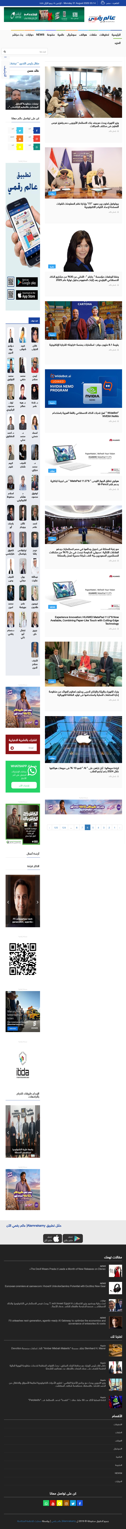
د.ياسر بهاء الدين (11, 348)
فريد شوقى (23, 347)
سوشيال (71, 34)
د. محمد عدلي (22, 435)
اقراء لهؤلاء (34, 320)
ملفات (93, 34)
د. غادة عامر (35, 404)
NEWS (40, 34)
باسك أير (11, 525)
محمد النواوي (10, 377)
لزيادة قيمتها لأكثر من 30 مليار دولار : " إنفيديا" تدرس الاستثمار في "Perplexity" (67, 1399)
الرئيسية (116, 34)
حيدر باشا (35, 551)
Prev (8, 901)
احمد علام (35, 525)
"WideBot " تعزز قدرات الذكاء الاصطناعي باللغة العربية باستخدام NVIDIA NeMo (85, 414)
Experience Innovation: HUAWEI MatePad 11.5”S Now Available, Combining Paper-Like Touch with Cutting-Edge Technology (85, 620)
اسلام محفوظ (10, 494)
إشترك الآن (24, 785)
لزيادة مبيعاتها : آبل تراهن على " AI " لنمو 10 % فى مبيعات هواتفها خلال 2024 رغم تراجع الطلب (84, 769)
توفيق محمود (35, 494)
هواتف (83, 34)
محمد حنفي (22, 377)
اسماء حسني (35, 434)
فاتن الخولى (35, 347)
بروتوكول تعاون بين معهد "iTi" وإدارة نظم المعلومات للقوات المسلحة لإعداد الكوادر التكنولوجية (88, 205)
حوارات (29, 34)
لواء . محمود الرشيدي (10, 405)
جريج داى (35, 631)
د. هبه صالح (23, 404)
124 (64, 827)
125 (56, 827)
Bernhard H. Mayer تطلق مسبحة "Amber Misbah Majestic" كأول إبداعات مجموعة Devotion (58, 1347)
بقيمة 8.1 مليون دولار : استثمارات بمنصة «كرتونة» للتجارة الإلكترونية (84, 344)
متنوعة (51, 34)
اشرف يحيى (11, 578)
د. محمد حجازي (35, 466)
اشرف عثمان (23, 464)
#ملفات (118, 1432)
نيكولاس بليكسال (22, 551)
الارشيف (6, 71)
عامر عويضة (23, 605)
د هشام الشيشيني (21, 496)
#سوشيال (118, 1448)
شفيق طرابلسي (10, 551)
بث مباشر (17, 34)
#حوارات (118, 1481)
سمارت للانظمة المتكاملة (29, 1521)
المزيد (118, 42)
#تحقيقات (118, 1424)
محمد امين (10, 605)
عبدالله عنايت (35, 578)
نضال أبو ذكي (22, 633)
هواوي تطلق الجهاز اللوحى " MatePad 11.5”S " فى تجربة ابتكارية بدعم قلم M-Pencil (85, 482)
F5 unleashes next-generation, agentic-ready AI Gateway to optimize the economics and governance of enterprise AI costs (57, 1322)
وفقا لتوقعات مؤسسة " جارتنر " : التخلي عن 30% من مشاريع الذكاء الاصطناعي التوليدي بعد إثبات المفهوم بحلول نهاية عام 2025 (84, 278)
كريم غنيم (11, 464)
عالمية (61, 34)
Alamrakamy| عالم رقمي (63, 1521)
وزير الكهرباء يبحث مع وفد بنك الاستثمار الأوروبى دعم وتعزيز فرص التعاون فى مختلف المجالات (85, 124)
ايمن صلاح (35, 377)
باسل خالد (112, 130)
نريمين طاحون (35, 605)
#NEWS (118, 1473)
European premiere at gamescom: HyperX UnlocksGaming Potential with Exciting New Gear (55, 1285)
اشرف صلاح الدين (35, 663)
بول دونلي (23, 578)
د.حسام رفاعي (10, 631)
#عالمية (119, 1456)
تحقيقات (104, 34)
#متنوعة (118, 1465)
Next (37, 901)
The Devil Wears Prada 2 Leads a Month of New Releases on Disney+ (67, 1268)
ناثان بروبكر (23, 525)
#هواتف (118, 1440)
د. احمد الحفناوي (10, 434)
